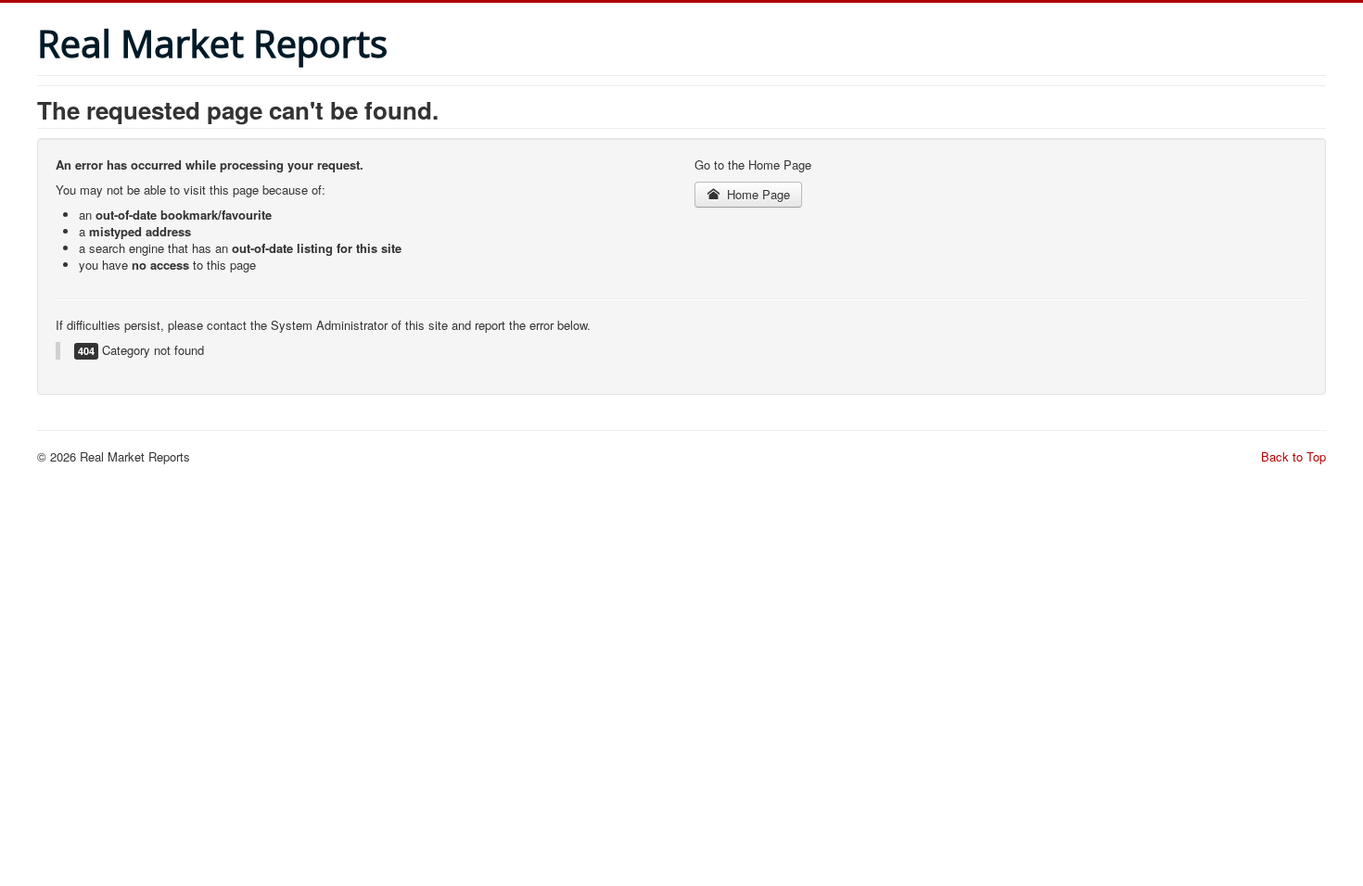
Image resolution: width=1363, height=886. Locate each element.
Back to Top (1293, 456)
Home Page (756, 194)
